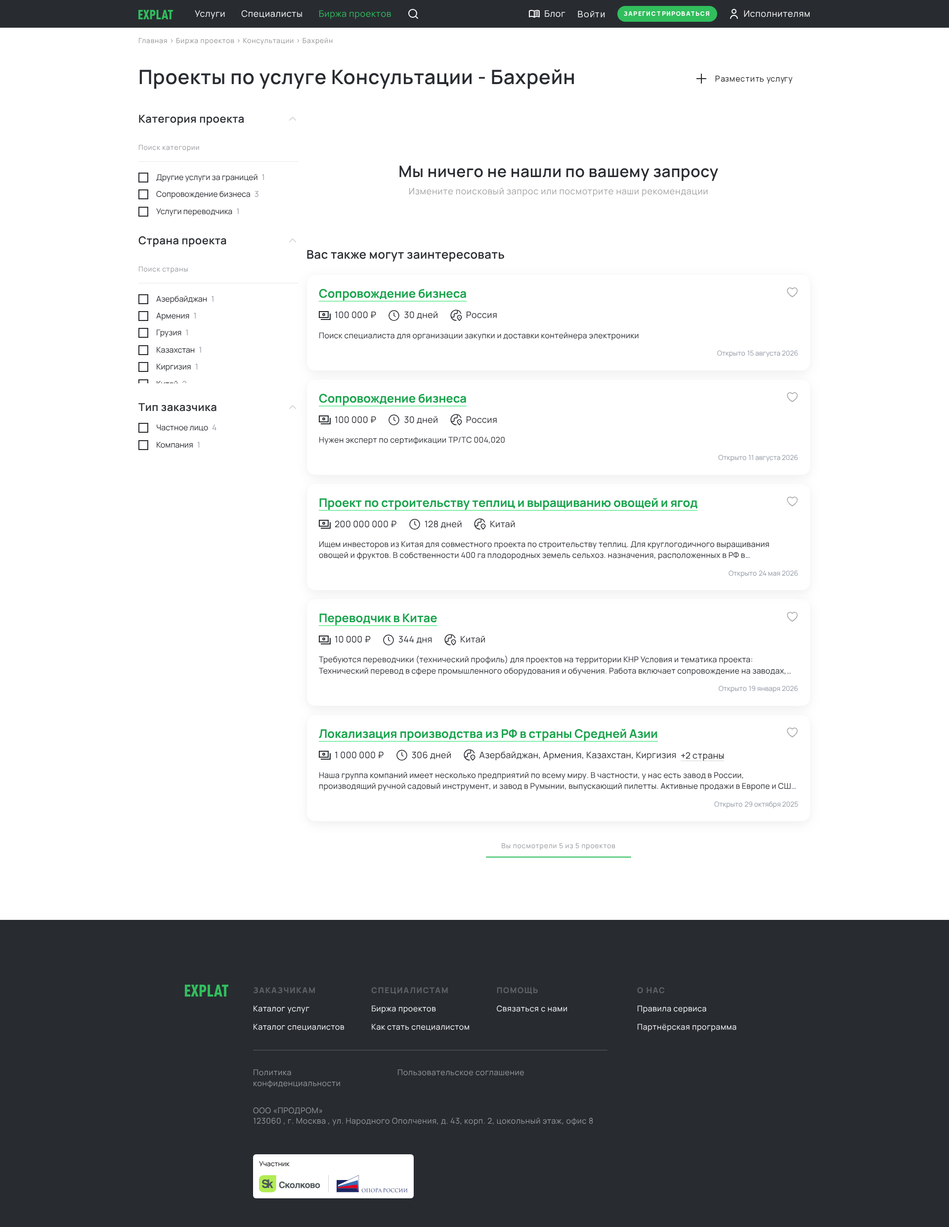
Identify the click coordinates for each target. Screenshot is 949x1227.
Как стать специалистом (420, 1026)
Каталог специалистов (299, 1026)
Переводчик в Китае (378, 618)
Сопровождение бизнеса (393, 293)
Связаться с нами (532, 1008)
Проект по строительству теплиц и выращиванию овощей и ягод (508, 503)
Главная (154, 40)
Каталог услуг (281, 1008)
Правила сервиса (672, 1008)
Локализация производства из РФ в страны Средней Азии (488, 734)
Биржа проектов (355, 14)
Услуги (210, 14)
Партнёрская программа (687, 1026)
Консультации (269, 40)
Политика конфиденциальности (297, 1078)
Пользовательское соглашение (460, 1072)
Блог (554, 14)
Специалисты (271, 14)
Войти (591, 13)
